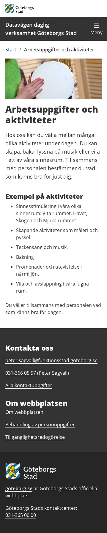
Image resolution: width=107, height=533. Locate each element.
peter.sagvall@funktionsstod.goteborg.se (51, 360)
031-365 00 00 (20, 515)
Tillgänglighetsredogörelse (35, 437)
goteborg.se (18, 488)
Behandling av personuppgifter (40, 424)
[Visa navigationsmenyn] (96, 29)
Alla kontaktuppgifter (28, 385)
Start (10, 49)
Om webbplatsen (24, 412)
